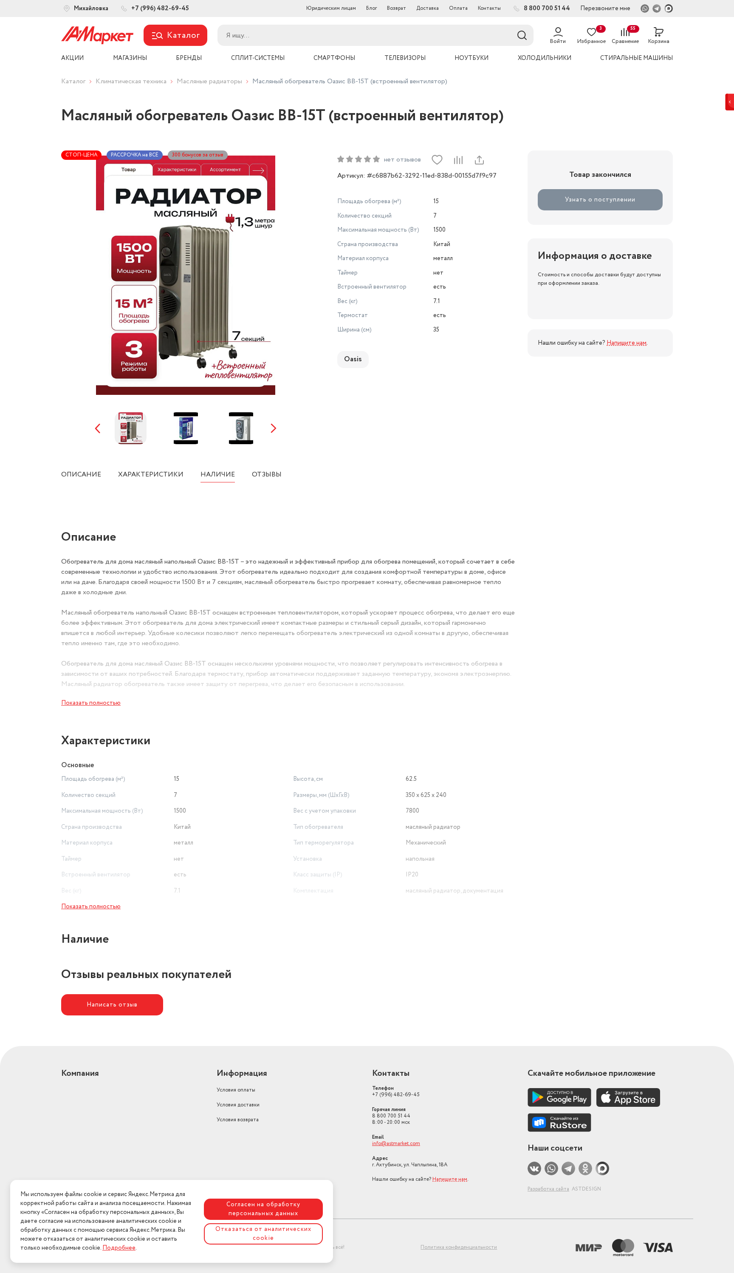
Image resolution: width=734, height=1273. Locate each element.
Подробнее (119, 1248)
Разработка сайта (548, 1189)
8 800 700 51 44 (391, 1116)
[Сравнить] (458, 159)
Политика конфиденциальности (459, 1247)
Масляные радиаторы (209, 81)
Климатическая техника (131, 81)
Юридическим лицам (331, 8)
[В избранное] (437, 159)
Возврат (396, 8)
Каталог (73, 81)
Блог (371, 8)
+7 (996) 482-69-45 (396, 1091)
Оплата (458, 8)
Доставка (427, 8)
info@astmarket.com (396, 1143)
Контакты (489, 8)
